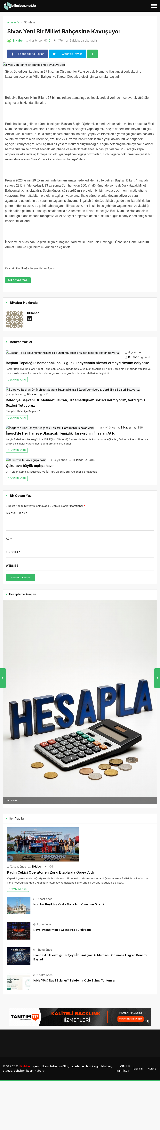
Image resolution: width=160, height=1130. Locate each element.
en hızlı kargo (91, 1066)
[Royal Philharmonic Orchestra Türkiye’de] (18, 930)
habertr (39, 1070)
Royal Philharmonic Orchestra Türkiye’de (62, 930)
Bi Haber (25, 1066)
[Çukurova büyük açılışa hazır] (26, 459)
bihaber (106, 1066)
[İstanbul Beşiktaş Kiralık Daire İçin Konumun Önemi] (18, 905)
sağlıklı (63, 1066)
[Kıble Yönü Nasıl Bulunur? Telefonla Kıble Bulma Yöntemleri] (18, 981)
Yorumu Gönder (20, 577)
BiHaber (18, 40)
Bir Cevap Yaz (18, 280)
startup (7, 1070)
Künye (152, 1068)
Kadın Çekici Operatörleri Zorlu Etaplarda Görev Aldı (50, 872)
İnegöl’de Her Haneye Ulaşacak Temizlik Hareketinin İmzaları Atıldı (61, 433)
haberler (75, 1066)
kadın (29, 1070)
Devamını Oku (17, 379)
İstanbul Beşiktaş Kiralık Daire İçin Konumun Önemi (68, 904)
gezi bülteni (41, 1066)
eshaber (19, 1070)
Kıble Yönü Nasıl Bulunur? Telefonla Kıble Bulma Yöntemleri (74, 980)
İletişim (138, 1068)
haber (54, 1066)
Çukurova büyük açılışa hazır (30, 466)
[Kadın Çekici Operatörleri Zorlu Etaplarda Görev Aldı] (43, 844)
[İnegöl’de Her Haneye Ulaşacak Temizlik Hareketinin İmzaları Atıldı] (50, 427)
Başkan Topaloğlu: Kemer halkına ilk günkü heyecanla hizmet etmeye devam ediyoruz (77, 363)
